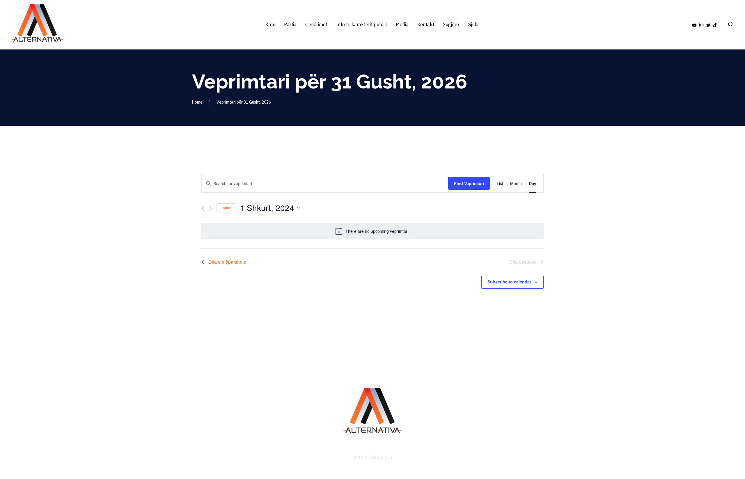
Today (226, 207)
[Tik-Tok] (715, 24)
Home (197, 102)
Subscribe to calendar (509, 282)
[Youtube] (694, 24)
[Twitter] (708, 24)
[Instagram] (701, 24)
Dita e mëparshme (227, 261)
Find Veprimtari (469, 183)
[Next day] (210, 208)
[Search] (729, 24)
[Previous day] (203, 208)
